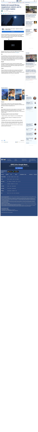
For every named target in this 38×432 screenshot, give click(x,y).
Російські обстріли (27, 2)
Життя (16, 174)
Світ (11, 174)
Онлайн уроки (13, 181)
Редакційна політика (24, 160)
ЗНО (18, 181)
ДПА (16, 181)
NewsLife (7, 10)
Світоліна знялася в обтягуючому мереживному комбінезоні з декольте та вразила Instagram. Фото (29, 30)
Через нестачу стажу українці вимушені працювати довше (30, 18)
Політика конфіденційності (32, 159)
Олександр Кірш (28, 126)
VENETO (23, 2)
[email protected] (10, 210)
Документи (16, 160)
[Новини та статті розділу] (16, 142)
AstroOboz (4, 10)
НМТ (19, 181)
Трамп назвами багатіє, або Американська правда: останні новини (29, 125)
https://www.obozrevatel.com (26, 196)
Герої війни (9, 2)
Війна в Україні (13, 2)
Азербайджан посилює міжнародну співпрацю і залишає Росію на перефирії (29, 108)
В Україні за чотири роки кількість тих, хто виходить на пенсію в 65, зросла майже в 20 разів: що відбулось (31, 15)
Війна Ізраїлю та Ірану (19, 2)
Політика (7, 174)
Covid (16, 190)
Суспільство (31, 174)
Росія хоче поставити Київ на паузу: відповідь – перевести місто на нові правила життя (30, 134)
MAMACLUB (13, 190)
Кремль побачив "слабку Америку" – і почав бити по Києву (29, 139)
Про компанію (9, 159)
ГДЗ (7, 181)
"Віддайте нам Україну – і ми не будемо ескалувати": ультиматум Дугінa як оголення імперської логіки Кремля (29, 103)
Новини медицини (9, 190)
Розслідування (22, 174)
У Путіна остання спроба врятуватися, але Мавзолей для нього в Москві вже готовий (29, 98)
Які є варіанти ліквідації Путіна (29, 129)
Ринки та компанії (9, 188)
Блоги (25, 174)
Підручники (10, 181)
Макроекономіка (14, 188)
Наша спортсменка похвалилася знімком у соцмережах (28, 34)
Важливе (27, 4)
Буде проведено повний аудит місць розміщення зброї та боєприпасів (30, 66)
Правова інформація (24, 159)
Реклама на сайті (9, 160)
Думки (27, 95)
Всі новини (35, 174)
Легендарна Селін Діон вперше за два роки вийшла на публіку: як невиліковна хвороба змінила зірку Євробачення (29, 23)
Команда (16, 159)
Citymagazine (17, 52)
